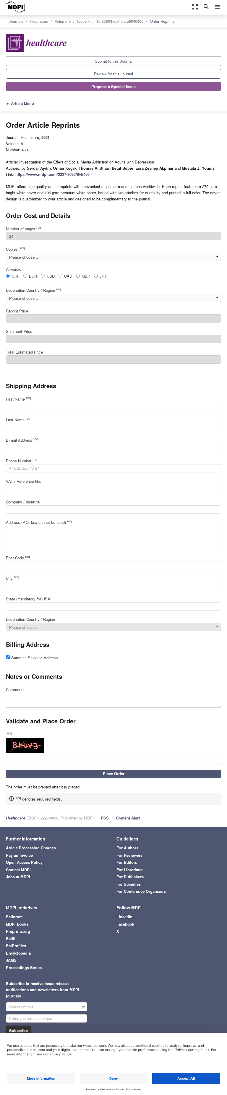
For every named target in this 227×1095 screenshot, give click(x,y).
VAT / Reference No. (23, 481)
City (12, 578)
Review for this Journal (113, 74)
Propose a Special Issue (113, 86)
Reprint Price (17, 311)
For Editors (126, 862)
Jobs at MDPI (18, 876)
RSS (105, 818)
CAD (68, 276)
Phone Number (21, 461)
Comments (15, 689)
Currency (13, 270)
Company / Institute (23, 502)
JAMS (11, 960)
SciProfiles (16, 945)
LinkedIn (124, 916)
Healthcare (39, 21)
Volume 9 (63, 21)
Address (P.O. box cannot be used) (39, 522)
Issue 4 (83, 21)
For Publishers (130, 876)
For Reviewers (129, 855)
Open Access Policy (24, 862)
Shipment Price (19, 331)
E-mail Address (22, 440)
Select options (21, 1007)
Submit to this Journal (113, 61)
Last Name (18, 419)
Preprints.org (18, 931)
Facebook (125, 924)
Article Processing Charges (31, 848)
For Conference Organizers (141, 891)
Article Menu (20, 103)
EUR (33, 276)
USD (51, 276)
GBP (86, 276)
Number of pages (23, 228)
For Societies (128, 884)
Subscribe (18, 1030)
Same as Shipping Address (34, 657)
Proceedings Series (24, 967)
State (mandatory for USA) (28, 599)
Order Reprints (162, 21)
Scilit (10, 938)
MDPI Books (17, 924)
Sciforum (14, 916)
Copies (15, 249)
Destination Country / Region (33, 290)
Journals (16, 21)
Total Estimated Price (24, 352)
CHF (16, 276)
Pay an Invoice (19, 855)
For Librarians (129, 869)
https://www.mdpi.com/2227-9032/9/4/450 (52, 174)
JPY (103, 276)
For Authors (127, 848)
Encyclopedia (18, 953)
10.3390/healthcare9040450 (119, 21)
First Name (18, 399)
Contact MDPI (18, 869)
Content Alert (128, 818)
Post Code (18, 558)
